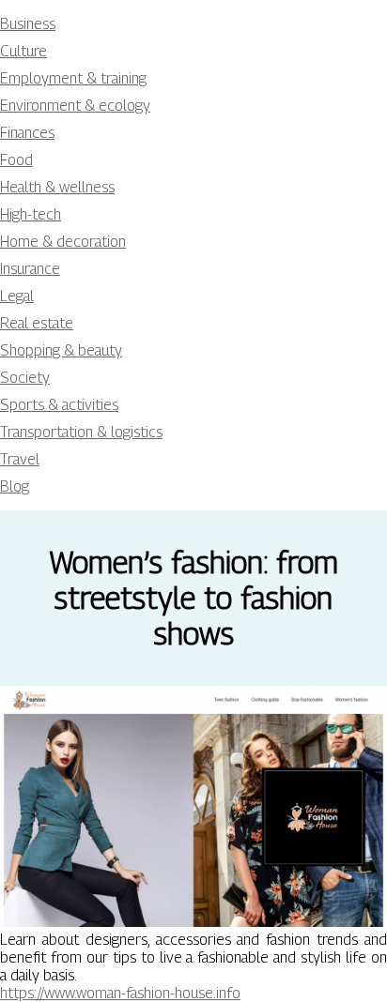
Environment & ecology (75, 105)
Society (25, 378)
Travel (19, 459)
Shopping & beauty (61, 350)
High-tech (30, 214)
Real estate (36, 323)
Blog (14, 486)
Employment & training (73, 78)
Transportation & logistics (81, 432)
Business (27, 24)
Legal (17, 296)
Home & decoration (63, 241)
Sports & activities (59, 405)
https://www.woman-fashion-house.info (120, 993)
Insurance (30, 269)
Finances (27, 133)
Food (16, 160)
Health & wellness (57, 187)
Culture (23, 51)
